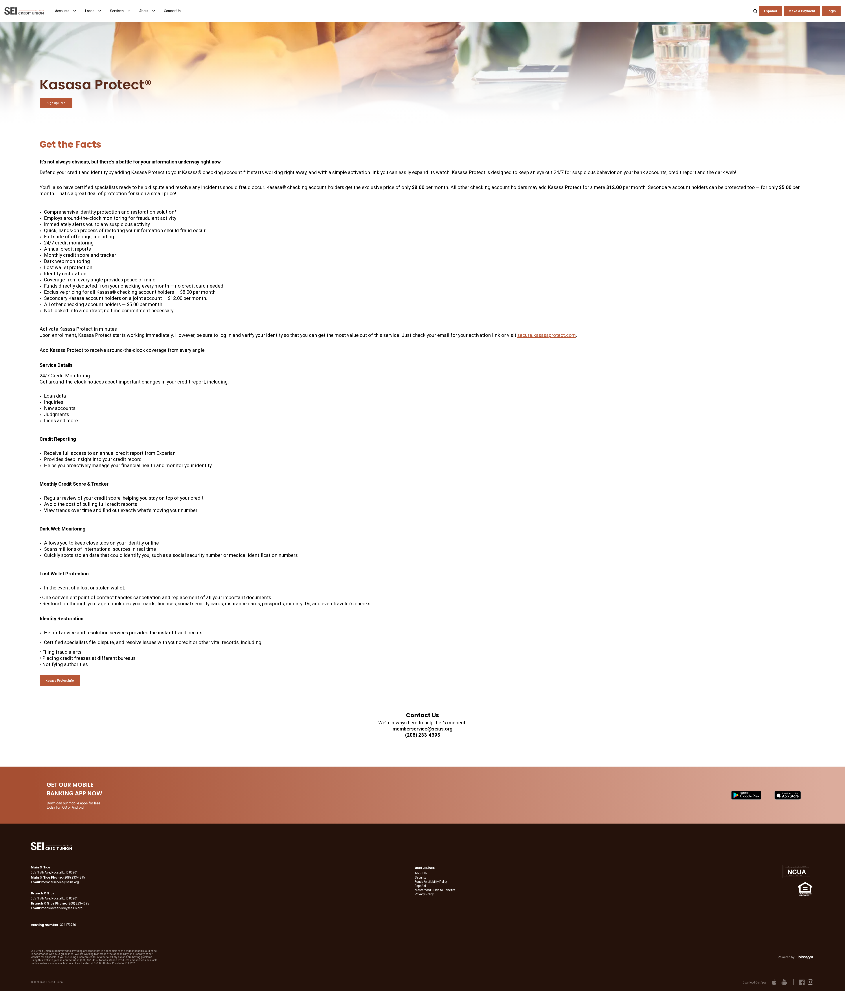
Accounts (62, 11)
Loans (89, 11)
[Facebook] (802, 982)
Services (117, 11)
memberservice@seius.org (62, 908)
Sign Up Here (56, 103)
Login (831, 11)
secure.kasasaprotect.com (546, 335)
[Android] (784, 982)
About (143, 11)
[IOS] (773, 982)
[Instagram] (810, 982)
